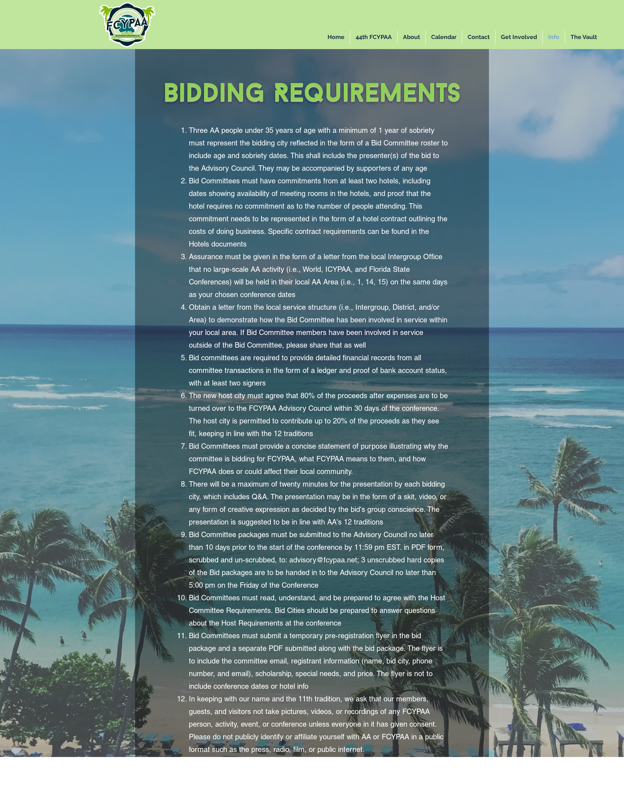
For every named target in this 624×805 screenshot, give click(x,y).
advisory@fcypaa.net (323, 560)
